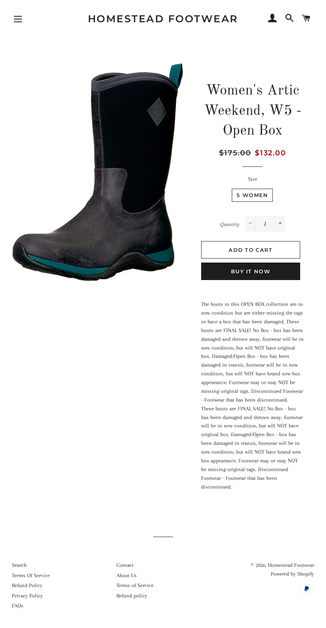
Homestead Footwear (163, 19)
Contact (125, 565)
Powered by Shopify (292, 574)
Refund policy (131, 596)
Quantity (230, 224)
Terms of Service (134, 585)
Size (252, 179)
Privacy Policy (27, 596)
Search (19, 565)
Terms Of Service (31, 575)
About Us (126, 575)
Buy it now (250, 271)
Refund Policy (27, 585)
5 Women (252, 195)
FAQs (17, 606)
